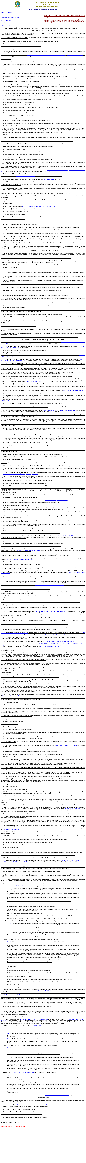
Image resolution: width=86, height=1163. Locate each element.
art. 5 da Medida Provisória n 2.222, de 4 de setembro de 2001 (59, 410)
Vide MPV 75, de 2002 (6, 15)
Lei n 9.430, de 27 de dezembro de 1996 (24, 1072)
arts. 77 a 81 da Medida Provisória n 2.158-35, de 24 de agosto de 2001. (20, 474)
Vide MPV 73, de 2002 (6, 12)
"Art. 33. (9, 941)
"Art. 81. (9, 1075)
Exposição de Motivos (6, 25)
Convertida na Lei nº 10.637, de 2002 (10, 17)
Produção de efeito (5, 23)
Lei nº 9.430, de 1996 (36, 1025)
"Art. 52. (9, 932)
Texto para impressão (6, 20)
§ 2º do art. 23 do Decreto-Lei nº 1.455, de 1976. (57, 1095)
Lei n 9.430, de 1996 (19, 886)
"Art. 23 (9, 1047)
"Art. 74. (9, 888)
